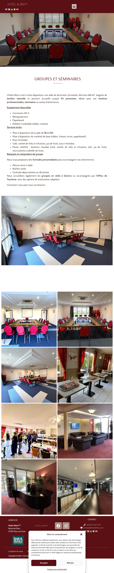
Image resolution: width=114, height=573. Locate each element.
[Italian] (14, 9)
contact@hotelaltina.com (93, 527)
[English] (6, 9)
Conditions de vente (15, 551)
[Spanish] (17, 9)
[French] (9, 9)
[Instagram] (66, 525)
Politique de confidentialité (57, 569)
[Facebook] (58, 525)
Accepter (44, 563)
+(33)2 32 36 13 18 (93, 525)
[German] (11, 9)
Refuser (70, 563)
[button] (81, 534)
